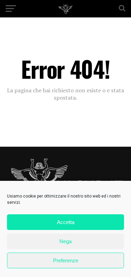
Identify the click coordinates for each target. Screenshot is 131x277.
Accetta (65, 222)
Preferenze (65, 260)
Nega (65, 241)
